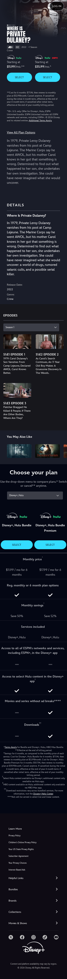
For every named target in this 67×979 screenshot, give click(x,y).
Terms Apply (11, 747)
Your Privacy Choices (18, 863)
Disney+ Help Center (43, 793)
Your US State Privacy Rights (21, 849)
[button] (33, 878)
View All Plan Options (21, 132)
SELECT (19, 77)
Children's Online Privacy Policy (22, 842)
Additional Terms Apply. (40, 120)
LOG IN (56, 6)
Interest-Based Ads (17, 870)
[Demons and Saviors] (47, 451)
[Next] (60, 450)
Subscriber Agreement (18, 856)
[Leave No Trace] (19, 451)
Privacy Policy (14, 835)
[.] (11, 937)
